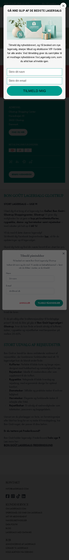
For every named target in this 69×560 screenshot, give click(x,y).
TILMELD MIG (34, 91)
